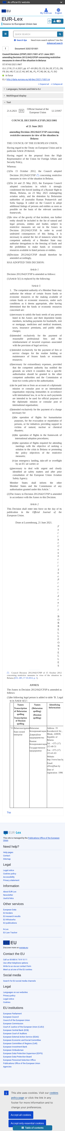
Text (8, 102)
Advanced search (55, 43)
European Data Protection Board (17, 1057)
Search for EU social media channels (19, 981)
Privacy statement (11, 880)
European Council (11, 1017)
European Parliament (12, 1013)
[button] (32, 1128)
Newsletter (8, 895)
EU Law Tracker (10, 932)
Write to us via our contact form (17, 966)
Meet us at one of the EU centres (17, 969)
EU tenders (8, 913)
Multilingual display (16, 95)
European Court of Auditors (15, 1033)
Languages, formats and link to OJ (23, 89)
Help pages (8, 852)
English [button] (58, 13)
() (38, 175)
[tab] (33, 89)
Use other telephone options (15, 963)
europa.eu (23, 947)
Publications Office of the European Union (21, 1063)
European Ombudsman (13, 1050)
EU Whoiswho (9, 919)
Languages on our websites (15, 992)
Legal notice (8, 870)
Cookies (6, 1002)
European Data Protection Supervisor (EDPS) (23, 1053)
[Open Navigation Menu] (5, 34)
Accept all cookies (21, 1115)
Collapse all (57, 84)
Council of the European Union (16, 1020)
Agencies (7, 1066)
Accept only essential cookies (27, 1123)
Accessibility (9, 877)
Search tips (21, 40)
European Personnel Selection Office (19, 1060)
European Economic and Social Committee (22, 1040)
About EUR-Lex (9, 891)
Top (9, 812)
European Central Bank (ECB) (16, 1030)
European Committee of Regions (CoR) (20, 1043)
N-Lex (5, 929)
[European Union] (9, 943)
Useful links (8, 898)
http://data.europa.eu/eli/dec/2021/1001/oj (28, 79)
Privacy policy (9, 995)
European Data (9, 909)
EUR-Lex (12, 19)
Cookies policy (9, 873)
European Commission (13, 1023)
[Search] (60, 34)
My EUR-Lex (46, 13)
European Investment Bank (15, 1047)
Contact (6, 855)
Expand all (44, 84)
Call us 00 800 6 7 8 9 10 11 (15, 959)
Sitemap (7, 859)
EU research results (12, 916)
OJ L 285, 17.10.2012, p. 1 (26, 678)
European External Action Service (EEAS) (21, 1037)
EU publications (10, 923)
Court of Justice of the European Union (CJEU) (23, 1027)
